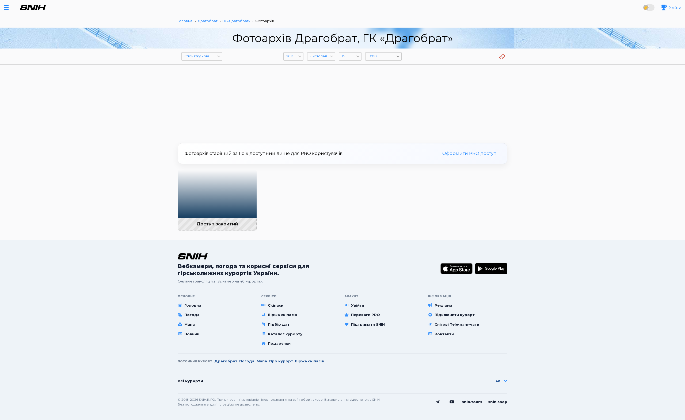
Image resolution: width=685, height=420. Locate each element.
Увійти (357, 305)
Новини (191, 334)
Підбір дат (279, 324)
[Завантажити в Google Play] (491, 268)
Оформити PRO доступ (469, 153)
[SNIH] (193, 256)
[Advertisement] (342, 101)
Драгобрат (225, 361)
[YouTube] (452, 402)
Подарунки (279, 343)
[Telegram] (437, 402)
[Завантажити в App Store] (456, 268)
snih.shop (497, 402)
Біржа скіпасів (282, 315)
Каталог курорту (285, 334)
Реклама (443, 305)
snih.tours (472, 402)
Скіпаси (275, 305)
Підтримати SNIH (368, 324)
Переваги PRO (365, 315)
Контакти (444, 334)
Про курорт (281, 361)
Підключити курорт (455, 315)
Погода (192, 315)
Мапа (189, 324)
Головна (192, 305)
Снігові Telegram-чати (457, 324)
